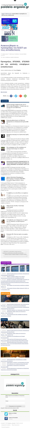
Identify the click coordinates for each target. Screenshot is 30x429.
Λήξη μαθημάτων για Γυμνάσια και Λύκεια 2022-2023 (17, 364)
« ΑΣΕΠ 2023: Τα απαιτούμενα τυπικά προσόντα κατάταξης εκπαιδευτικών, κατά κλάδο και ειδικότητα (13, 252)
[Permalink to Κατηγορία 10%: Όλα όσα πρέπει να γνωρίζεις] (3, 235)
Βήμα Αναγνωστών (15, 425)
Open (15, 0)
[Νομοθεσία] (15, 353)
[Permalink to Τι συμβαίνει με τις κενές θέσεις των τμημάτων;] (3, 194)
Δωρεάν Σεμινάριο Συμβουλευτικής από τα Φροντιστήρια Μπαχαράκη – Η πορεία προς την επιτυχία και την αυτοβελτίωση (17, 106)
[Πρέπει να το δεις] (15, 298)
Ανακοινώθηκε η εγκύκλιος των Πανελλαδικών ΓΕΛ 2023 (18, 362)
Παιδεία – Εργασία (11, 423)
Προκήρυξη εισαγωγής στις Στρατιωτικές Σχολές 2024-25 (18, 310)
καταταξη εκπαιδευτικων (14, 57)
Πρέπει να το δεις (5, 293)
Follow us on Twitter (13, 413)
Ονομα (7, 401)
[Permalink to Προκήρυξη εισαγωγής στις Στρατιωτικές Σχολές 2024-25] (3, 135)
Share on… (6, 96)
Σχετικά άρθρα (4, 100)
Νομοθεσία (3, 348)
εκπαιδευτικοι (7, 57)
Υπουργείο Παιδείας (6, 262)
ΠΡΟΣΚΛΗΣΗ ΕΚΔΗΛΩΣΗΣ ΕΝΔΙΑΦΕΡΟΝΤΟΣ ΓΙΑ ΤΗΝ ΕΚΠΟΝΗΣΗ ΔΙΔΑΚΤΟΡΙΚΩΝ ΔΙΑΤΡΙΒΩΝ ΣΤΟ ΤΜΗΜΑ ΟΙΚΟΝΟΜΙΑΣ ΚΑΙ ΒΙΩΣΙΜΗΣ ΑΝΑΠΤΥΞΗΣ (18, 163)
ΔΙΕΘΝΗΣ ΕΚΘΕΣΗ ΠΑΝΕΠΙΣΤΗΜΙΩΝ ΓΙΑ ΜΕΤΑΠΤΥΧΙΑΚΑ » (16, 255)
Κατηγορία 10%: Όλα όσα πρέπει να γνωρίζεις (17, 234)
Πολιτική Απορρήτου (5, 427)
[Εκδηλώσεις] (15, 324)
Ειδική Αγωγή (8, 13)
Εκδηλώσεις (4, 319)
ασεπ (4, 57)
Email (7, 397)
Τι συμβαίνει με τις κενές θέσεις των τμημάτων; (17, 192)
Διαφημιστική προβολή (5, 425)
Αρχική (3, 13)
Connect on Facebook (13, 417)
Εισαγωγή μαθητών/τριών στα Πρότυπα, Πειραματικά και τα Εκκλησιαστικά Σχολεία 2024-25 (18, 122)
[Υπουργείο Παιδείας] (15, 268)
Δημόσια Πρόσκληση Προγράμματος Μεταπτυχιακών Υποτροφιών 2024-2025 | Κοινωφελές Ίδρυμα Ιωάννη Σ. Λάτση (16, 179)
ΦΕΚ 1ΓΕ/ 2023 (4, 92)
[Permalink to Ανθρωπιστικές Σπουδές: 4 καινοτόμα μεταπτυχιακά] (3, 207)
